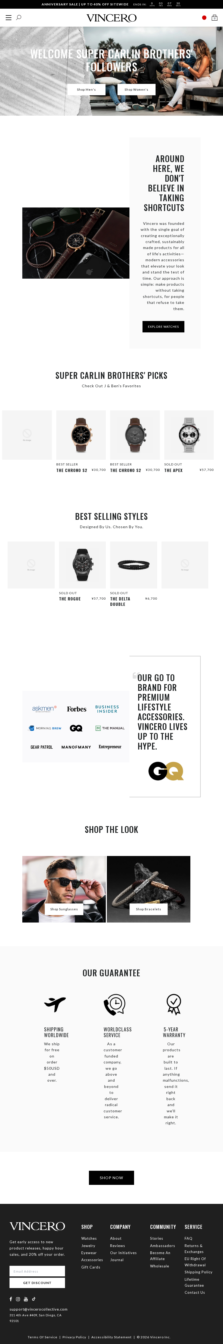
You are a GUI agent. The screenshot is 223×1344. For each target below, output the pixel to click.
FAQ (189, 1238)
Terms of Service (42, 1337)
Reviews (117, 1246)
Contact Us (195, 1292)
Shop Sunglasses (64, 909)
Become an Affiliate (160, 1256)
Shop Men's (86, 89)
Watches (89, 1238)
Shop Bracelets (148, 909)
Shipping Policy (199, 1272)
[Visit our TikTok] (34, 1298)
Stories (156, 1238)
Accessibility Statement (111, 1337)
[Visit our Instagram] (18, 1299)
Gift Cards (90, 1267)
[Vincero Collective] (111, 16)
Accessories (92, 1260)
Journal (117, 1260)
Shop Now (111, 1177)
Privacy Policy (74, 1337)
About (116, 1238)
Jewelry (88, 1246)
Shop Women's (136, 89)
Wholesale (159, 1266)
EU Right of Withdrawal (195, 1262)
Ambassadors (162, 1246)
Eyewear (89, 1253)
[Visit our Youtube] (26, 1299)
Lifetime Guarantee (194, 1282)
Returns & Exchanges (194, 1249)
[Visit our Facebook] (11, 1299)
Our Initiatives (123, 1253)
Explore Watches (163, 326)
